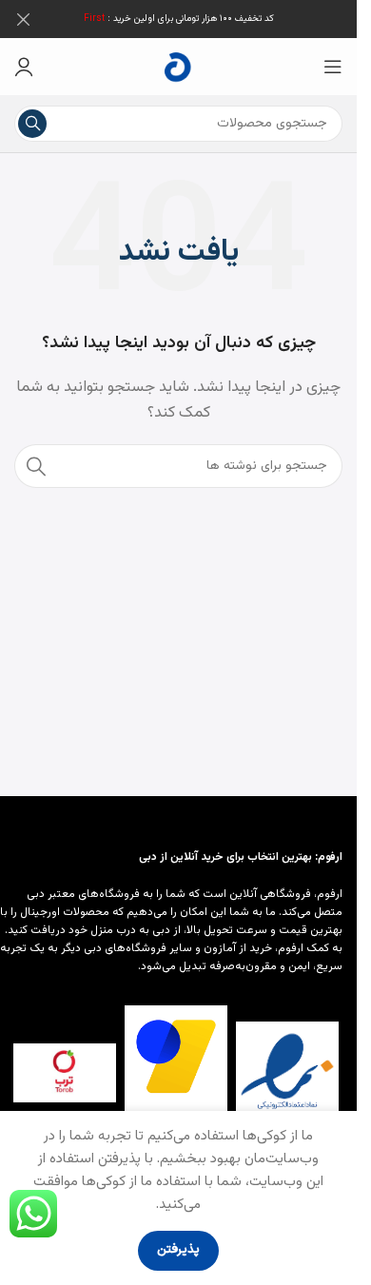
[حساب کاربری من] (24, 67)
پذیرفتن (178, 1249)
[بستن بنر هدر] (24, 19)
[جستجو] (32, 123)
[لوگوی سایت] (179, 67)
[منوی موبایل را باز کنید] (333, 67)
